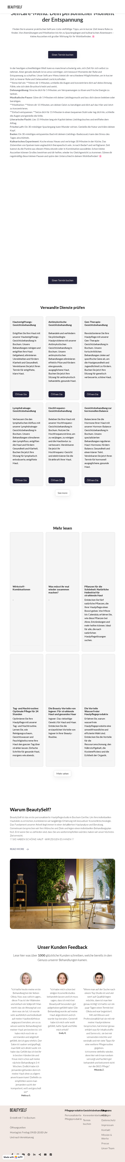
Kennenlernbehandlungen (97, 1115)
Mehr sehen (62, 773)
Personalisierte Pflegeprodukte (73, 1117)
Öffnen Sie (21, 394)
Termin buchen (87, 1122)
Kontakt (105, 1129)
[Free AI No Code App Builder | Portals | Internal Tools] (13, 1157)
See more (62, 492)
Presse (105, 1143)
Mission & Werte (106, 1136)
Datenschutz (108, 1120)
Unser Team (107, 1148)
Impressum (107, 1125)
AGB (104, 1115)
